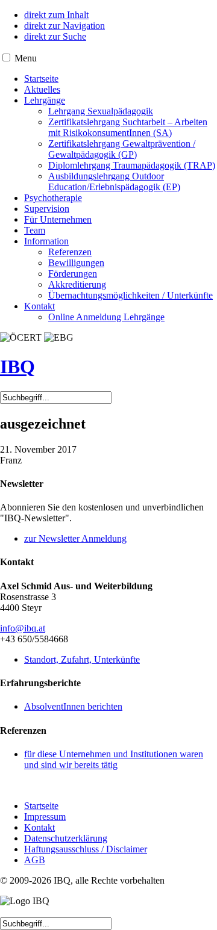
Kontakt (39, 306)
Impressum (45, 816)
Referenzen (70, 252)
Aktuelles (42, 89)
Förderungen (72, 273)
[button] (6, 57)
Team (34, 230)
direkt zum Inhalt (56, 15)
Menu (25, 58)
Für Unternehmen (58, 219)
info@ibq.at (22, 628)
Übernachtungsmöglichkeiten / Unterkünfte (130, 295)
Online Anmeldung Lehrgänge (106, 317)
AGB (34, 860)
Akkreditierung (77, 284)
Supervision (46, 208)
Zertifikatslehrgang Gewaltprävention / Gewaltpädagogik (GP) (121, 149)
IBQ (17, 366)
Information (46, 241)
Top (206, 919)
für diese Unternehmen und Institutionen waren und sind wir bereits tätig (113, 759)
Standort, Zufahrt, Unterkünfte (82, 659)
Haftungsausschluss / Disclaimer (85, 849)
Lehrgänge (44, 100)
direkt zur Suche (55, 36)
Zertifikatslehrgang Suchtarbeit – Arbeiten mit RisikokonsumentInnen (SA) (127, 127)
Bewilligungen (76, 263)
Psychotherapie (53, 198)
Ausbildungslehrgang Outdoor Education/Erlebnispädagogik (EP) (114, 181)
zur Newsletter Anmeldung (75, 538)
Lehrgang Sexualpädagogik (100, 111)
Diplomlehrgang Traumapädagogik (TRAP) (131, 165)
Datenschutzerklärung (65, 838)
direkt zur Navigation (64, 25)
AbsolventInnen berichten (73, 706)
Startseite (41, 78)
